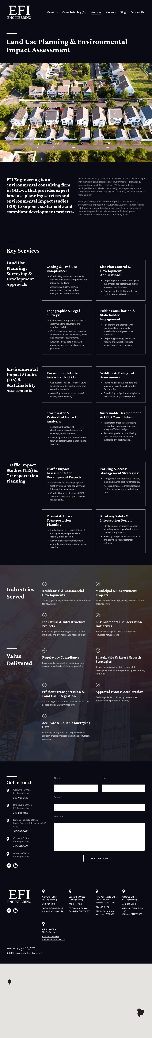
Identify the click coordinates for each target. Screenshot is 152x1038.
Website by (13, 948)
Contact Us (137, 12)
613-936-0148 (20, 797)
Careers (111, 12)
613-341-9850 (20, 812)
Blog (123, 12)
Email (104, 777)
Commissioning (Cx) (74, 12)
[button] (139, 1014)
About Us (52, 12)
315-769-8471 (20, 831)
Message (58, 816)
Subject (58, 797)
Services (96, 12)
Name (57, 777)
